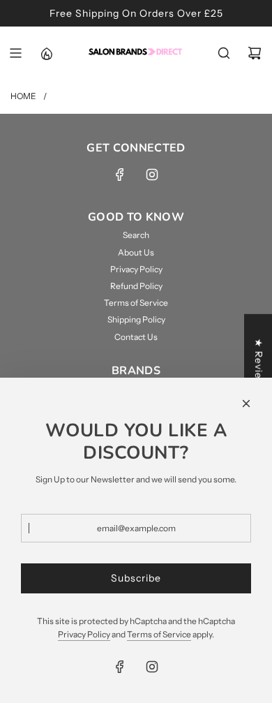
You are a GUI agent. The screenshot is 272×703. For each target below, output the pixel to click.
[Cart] (254, 53)
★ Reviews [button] (258, 365)
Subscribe (136, 578)
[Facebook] (120, 174)
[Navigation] (15, 53)
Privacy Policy (84, 634)
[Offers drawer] (46, 53)
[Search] (224, 53)
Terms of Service (159, 634)
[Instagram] (152, 174)
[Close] (246, 403)
